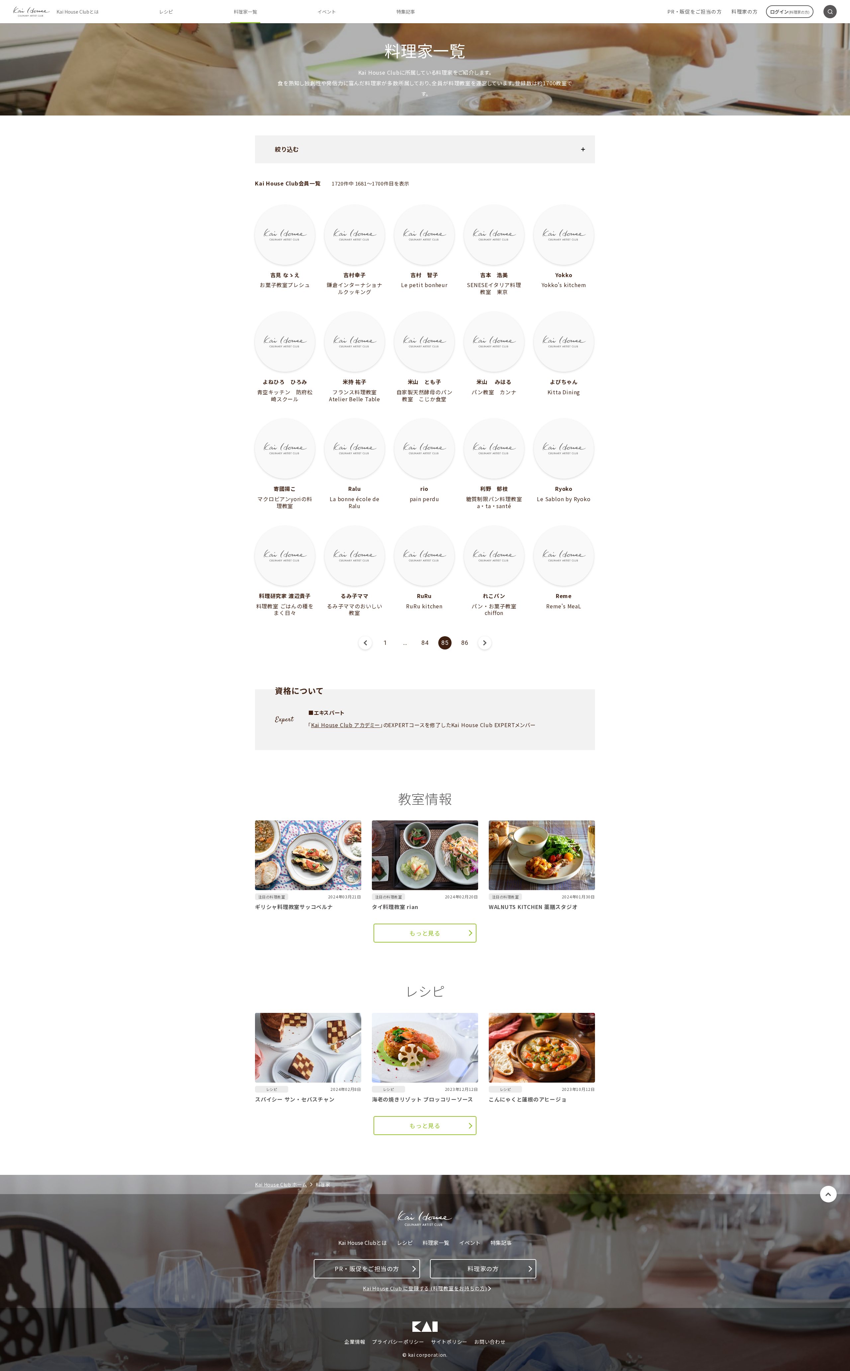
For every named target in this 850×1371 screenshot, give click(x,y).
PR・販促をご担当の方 (694, 11)
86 (464, 642)
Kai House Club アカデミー (345, 725)
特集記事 (405, 11)
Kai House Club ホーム (281, 1184)
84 (425, 642)
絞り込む (287, 149)
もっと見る (425, 933)
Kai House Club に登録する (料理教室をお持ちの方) (425, 1288)
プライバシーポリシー (398, 1341)
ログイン (789, 11)
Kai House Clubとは (77, 11)
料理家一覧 (245, 11)
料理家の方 (744, 11)
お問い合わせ (490, 1341)
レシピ (166, 11)
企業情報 (354, 1341)
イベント (326, 11)
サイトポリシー (449, 1341)
